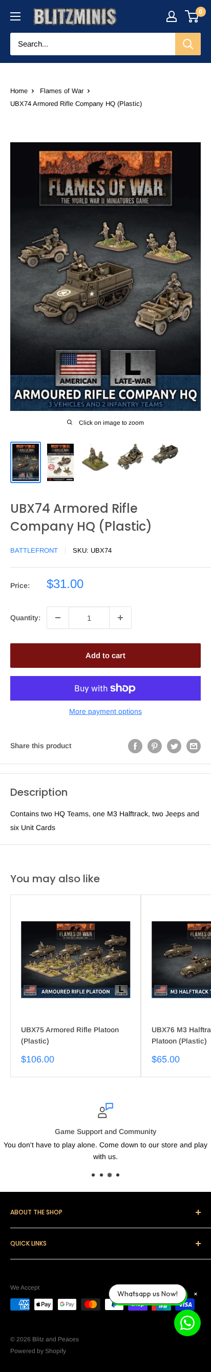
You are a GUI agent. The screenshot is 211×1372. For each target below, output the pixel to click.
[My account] (171, 16)
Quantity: (25, 618)
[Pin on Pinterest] (154, 745)
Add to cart (105, 655)
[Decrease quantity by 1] (58, 617)
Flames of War (61, 91)
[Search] (188, 44)
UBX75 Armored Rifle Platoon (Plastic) (70, 1035)
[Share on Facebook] (135, 745)
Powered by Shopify (38, 1351)
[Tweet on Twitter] (174, 745)
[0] (192, 16)
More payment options (105, 711)
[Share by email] (193, 745)
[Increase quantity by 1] (120, 617)
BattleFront (34, 550)
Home (19, 91)
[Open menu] (15, 16)
